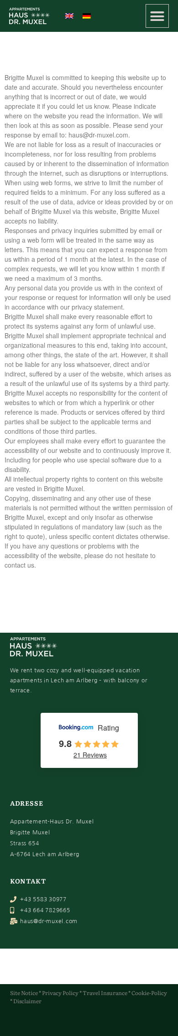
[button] (157, 16)
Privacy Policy (60, 993)
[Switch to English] (69, 15)
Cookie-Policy (149, 993)
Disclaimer (27, 1001)
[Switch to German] (86, 15)
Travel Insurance (105, 993)
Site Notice (24, 993)
